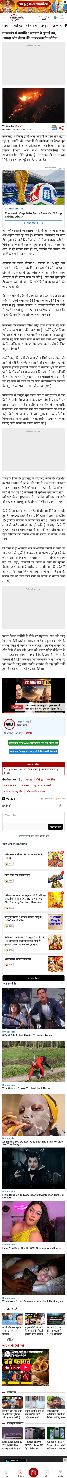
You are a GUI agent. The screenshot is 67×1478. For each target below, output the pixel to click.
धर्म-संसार (24, 785)
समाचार (6, 26)
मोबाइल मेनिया (15, 1423)
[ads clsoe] (65, 1460)
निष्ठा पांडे (18, 126)
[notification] (62, 17)
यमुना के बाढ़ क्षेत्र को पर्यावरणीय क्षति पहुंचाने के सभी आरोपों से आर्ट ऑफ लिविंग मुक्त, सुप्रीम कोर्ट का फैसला (34, 1414)
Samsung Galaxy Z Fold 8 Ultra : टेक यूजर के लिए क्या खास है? (12, 1445)
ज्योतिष (51, 779)
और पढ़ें (29, 732)
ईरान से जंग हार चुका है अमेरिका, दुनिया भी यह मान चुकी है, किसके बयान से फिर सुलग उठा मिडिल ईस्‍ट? (12, 1414)
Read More (17, 707)
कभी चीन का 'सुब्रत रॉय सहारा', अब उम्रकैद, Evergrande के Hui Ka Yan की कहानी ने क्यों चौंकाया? (11, 1331)
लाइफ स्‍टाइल (10, 785)
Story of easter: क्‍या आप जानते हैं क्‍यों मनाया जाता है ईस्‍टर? (31, 771)
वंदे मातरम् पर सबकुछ (37, 26)
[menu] (5, 18)
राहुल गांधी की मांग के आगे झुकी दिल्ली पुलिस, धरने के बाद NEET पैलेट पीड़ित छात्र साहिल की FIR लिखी (34, 1331)
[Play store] (56, 17)
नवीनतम (11, 1392)
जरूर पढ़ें (12, 1309)
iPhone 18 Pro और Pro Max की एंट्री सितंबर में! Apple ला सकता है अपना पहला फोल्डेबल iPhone (34, 1445)
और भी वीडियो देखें (13, 1345)
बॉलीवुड (18, 26)
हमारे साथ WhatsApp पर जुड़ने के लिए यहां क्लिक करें (33, 742)
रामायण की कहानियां (13, 791)
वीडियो (10, 1340)
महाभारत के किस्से (42, 785)
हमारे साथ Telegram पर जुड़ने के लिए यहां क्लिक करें (33, 751)
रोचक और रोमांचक (36, 791)
